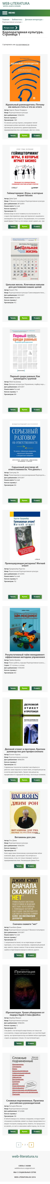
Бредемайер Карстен (17, 569)
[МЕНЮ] (4, 13)
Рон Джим (13, 841)
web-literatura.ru (25, 1157)
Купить (24, 136)
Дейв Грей (13, 199)
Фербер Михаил (15, 1018)
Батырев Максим (15, 1106)
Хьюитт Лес (13, 290)
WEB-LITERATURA (16, 4)
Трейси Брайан (15, 660)
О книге (37, 136)
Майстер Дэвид (15, 382)
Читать (13, 136)
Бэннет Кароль (15, 755)
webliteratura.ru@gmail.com (25, 1168)
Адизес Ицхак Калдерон (18, 110)
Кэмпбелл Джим (15, 927)
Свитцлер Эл (14, 473)
